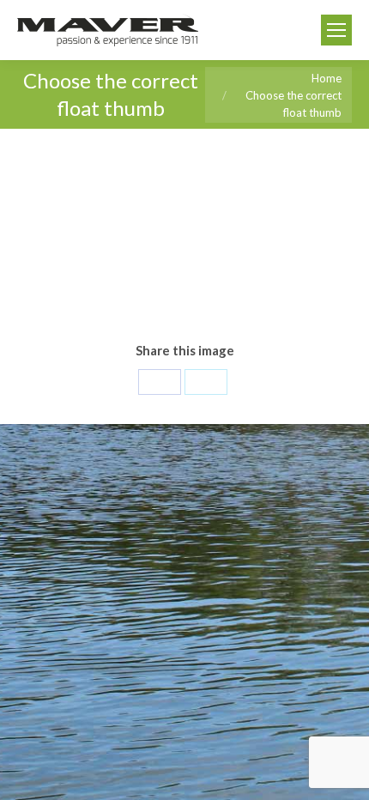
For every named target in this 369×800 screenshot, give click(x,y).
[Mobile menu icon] (336, 30)
